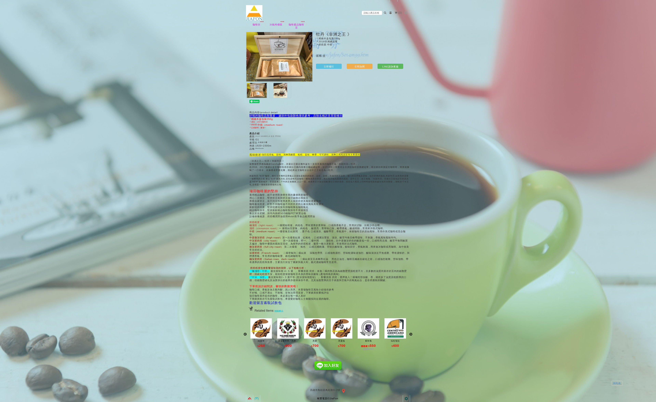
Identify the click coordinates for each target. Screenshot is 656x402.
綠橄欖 (261, 341)
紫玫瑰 (368, 341)
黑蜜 (315, 341)
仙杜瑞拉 (395, 341)
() (400, 12)
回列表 (617, 383)
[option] (261, 336)
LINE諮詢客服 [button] (390, 66)
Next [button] (411, 334)
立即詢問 (359, 66)
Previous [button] (245, 334)
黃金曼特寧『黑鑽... (288, 341)
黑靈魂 (341, 341)
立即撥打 (329, 66)
